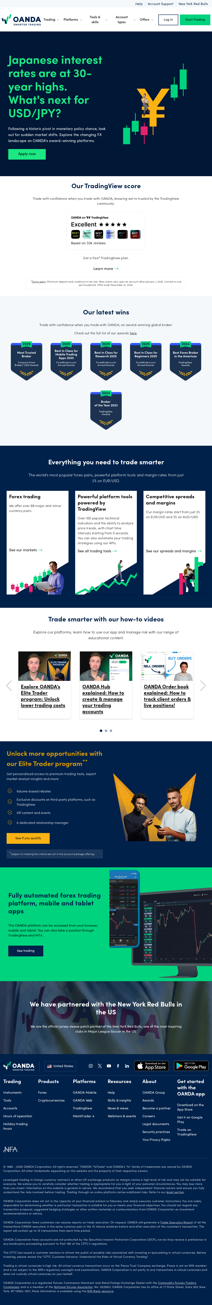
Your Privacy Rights (156, 1139)
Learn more (103, 269)
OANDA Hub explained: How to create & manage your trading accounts (103, 700)
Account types (122, 20)
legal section (175, 1192)
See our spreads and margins (171, 551)
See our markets (23, 550)
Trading (49, 20)
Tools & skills (95, 20)
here (133, 333)
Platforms (71, 20)
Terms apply (39, 282)
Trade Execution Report (176, 1222)
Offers (144, 20)
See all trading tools (95, 551)
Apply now (27, 154)
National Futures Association (73, 1287)
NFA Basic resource (100, 1291)
